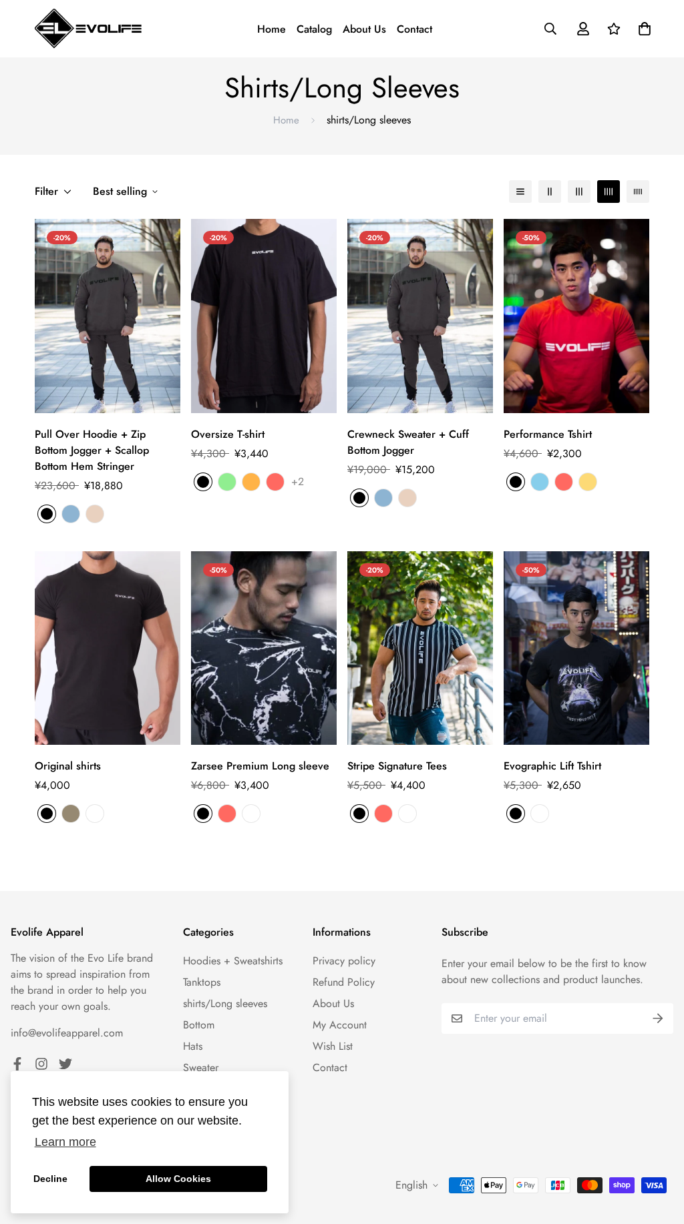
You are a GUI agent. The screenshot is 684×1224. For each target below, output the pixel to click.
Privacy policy (344, 960)
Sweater (200, 1067)
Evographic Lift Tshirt (552, 766)
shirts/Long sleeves (225, 1003)
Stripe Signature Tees (397, 766)
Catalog (314, 29)
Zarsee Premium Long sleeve (260, 766)
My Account (340, 1024)
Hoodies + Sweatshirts (233, 960)
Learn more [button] (65, 1142)
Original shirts (68, 766)
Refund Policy (344, 982)
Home (271, 29)
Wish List (333, 1046)
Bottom (198, 1024)
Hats (192, 1046)
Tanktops (201, 982)
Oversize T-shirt (228, 434)
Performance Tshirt (548, 434)
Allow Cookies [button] (178, 1178)
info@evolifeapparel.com (67, 1032)
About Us (364, 29)
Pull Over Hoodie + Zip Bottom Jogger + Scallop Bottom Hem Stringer (92, 450)
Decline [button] (50, 1178)
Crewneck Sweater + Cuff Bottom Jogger (408, 442)
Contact (414, 29)
